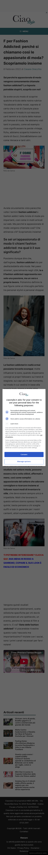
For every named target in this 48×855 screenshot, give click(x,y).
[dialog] (24, 427)
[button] (24, 423)
